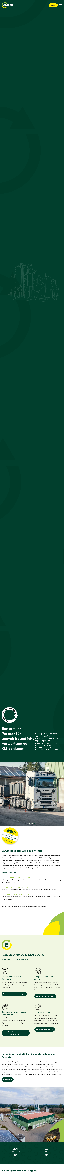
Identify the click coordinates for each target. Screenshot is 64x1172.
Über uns (6, 1079)
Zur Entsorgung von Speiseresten (14, 1033)
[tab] (29, 823)
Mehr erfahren (31, 803)
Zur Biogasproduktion (43, 1029)
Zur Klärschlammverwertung (13, 994)
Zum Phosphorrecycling (44, 996)
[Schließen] (60, 5)
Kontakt (53, 5)
